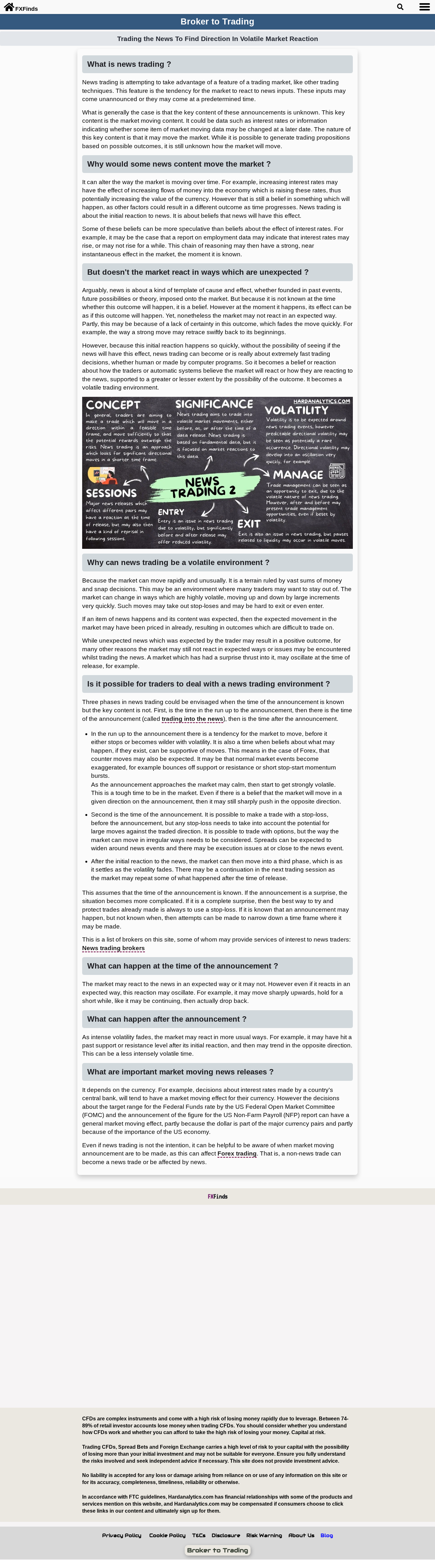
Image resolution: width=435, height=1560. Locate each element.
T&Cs (198, 1535)
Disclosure (226, 1535)
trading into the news (192, 718)
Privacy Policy (121, 1535)
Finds (218, 1196)
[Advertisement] (196, 1306)
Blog (327, 1535)
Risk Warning (264, 1535)
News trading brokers (113, 948)
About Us (301, 1535)
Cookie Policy (167, 1535)
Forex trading (237, 1153)
